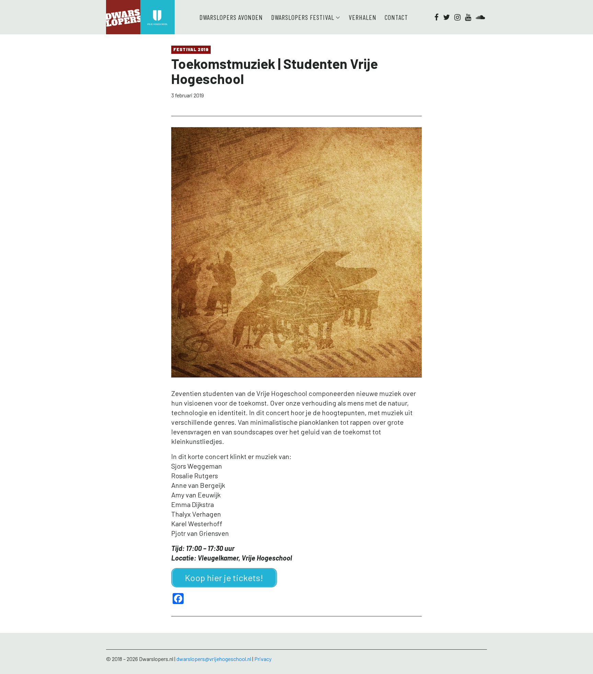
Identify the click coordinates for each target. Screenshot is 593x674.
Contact (396, 17)
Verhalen (362, 17)
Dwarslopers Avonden (231, 17)
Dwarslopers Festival (302, 17)
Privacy (262, 658)
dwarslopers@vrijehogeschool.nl (213, 658)
